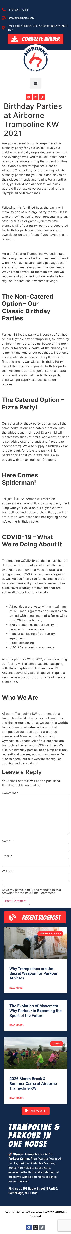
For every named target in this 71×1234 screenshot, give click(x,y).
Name (7, 840)
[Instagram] (35, 97)
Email (7, 856)
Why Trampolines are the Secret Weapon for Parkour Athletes (33, 973)
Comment (10, 792)
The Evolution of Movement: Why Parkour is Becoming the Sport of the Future (35, 1011)
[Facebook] (29, 97)
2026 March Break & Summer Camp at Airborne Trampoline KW (33, 1083)
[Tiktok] (42, 97)
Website (7, 871)
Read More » (16, 988)
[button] (35, 83)
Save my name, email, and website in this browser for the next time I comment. (31, 891)
